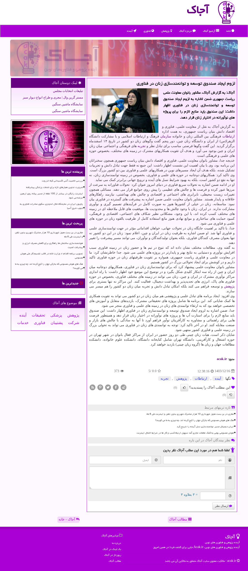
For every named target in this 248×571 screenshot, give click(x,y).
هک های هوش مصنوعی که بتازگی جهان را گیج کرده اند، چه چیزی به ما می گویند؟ (194, 420)
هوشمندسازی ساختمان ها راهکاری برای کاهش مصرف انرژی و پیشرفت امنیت (53, 245)
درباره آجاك (186, 30)
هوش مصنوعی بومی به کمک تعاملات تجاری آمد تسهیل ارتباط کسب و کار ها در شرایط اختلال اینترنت (185, 432)
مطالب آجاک (178, 519)
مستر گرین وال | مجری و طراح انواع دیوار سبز (53, 97)
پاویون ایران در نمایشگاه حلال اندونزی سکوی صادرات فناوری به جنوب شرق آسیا (51, 206)
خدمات (23, 323)
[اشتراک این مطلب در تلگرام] (123, 387)
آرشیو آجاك (209, 30)
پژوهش (165, 30)
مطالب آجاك (115, 560)
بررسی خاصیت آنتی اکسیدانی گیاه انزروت (62, 180)
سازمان (165, 136)
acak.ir (222, 359)
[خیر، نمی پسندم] (231, 394)
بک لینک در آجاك (112, 549)
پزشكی (56, 315)
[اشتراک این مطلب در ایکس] (108, 387)
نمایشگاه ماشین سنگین (67, 104)
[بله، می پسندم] (184, 387)
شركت (73, 323)
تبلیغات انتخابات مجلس (68, 91)
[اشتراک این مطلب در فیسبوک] (115, 387)
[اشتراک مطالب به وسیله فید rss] (92, 387)
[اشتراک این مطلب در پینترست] (100, 387)
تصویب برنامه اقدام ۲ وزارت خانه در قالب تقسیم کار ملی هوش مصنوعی (51, 255)
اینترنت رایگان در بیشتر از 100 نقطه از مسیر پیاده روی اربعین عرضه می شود (51, 195)
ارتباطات (228, 136)
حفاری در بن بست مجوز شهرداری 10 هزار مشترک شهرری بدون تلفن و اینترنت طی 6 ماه (190, 414)
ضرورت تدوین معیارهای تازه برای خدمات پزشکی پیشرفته (54, 187)
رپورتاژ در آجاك (112, 554)
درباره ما (116, 543)
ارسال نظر (222, 506)
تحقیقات (38, 315)
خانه (229, 30)
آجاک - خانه (67, 519)
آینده (130, 30)
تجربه (142, 146)
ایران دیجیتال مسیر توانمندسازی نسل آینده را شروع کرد (205, 426)
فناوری (147, 30)
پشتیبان (57, 323)
